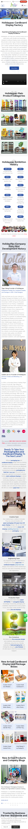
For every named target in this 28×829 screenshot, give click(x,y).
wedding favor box (13, 532)
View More (14, 68)
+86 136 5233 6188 (17, 1)
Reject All (6, 827)
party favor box (19, 567)
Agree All (16, 827)
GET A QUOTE (23, 1)
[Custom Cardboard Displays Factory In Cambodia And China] (14, 13)
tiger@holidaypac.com (7, 1)
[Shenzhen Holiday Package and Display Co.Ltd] (14, 5)
